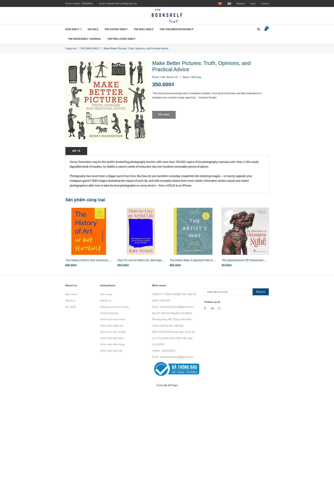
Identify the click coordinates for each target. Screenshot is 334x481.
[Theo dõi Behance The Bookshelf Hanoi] (213, 308)
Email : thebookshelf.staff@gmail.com (173, 306)
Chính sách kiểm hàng (112, 344)
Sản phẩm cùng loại (85, 199)
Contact (265, 3)
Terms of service (109, 313)
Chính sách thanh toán (112, 319)
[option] (88, 239)
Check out (105, 300)
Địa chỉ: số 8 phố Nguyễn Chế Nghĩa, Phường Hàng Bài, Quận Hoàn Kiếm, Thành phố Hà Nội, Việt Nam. (172, 319)
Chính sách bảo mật (111, 350)
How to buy (106, 294)
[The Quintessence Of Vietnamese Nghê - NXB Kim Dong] (245, 231)
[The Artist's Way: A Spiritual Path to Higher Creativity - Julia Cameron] (193, 231)
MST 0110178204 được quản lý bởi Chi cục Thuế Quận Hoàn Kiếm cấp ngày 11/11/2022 (173, 338)
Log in (253, 3)
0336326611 (87, 3)
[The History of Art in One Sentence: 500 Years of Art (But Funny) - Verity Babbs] (88, 231)
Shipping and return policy (114, 306)
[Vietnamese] (220, 3)
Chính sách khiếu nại (111, 325)
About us (70, 300)
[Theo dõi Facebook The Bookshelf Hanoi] (206, 308)
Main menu (71, 294)
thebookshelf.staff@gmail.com (121, 3)
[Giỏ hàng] (264, 29)
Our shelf (70, 306)
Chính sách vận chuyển (113, 331)
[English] (229, 3)
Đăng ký (260, 291)
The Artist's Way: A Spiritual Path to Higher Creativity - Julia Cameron (212, 260)
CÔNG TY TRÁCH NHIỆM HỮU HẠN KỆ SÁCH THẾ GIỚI (174, 297)
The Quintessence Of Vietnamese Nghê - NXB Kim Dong (257, 260)
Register (240, 3)
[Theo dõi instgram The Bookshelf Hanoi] (219, 308)
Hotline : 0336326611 (164, 350)
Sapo (175, 385)
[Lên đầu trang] (324, 464)
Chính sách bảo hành (112, 338)
